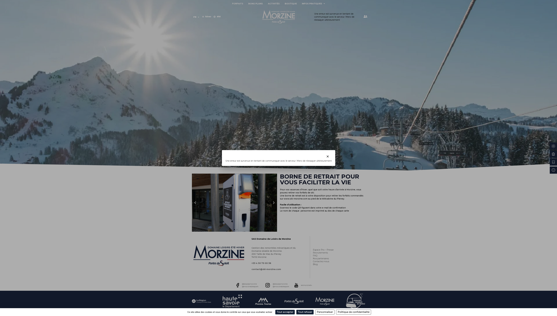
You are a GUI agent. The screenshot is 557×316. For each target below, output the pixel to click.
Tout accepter (285, 312)
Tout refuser (305, 312)
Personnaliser (325, 312)
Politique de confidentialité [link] (353, 312)
